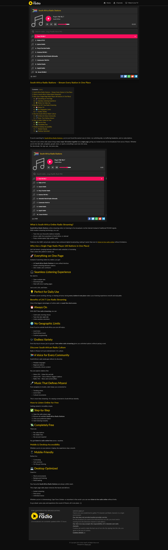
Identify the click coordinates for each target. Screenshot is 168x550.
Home (109, 3)
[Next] (51, 24)
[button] (84, 36)
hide (41, 89)
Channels (119, 3)
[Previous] (47, 24)
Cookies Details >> (79, 532)
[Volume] (55, 24)
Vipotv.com (87, 544)
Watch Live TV (133, 3)
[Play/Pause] (48, 18)
